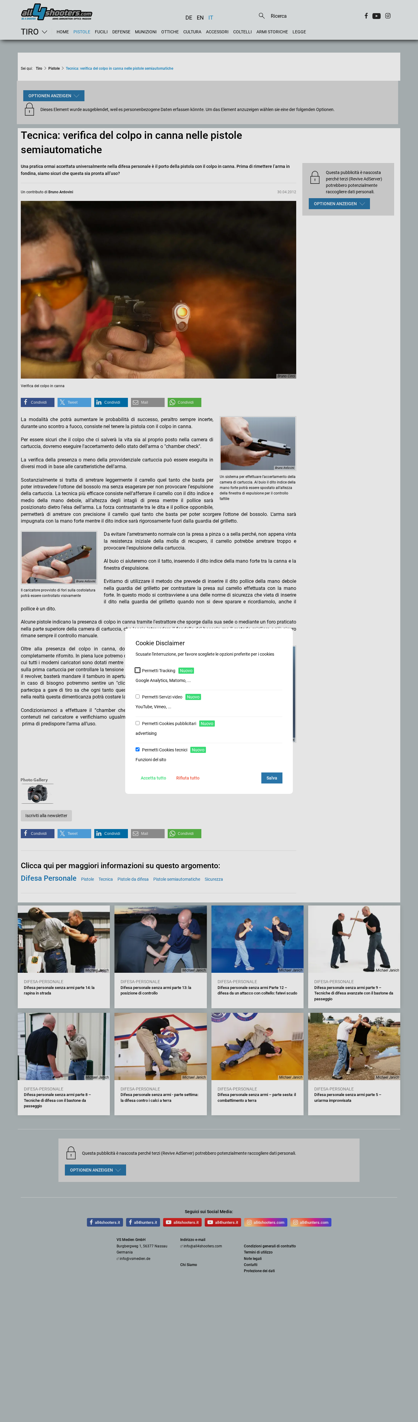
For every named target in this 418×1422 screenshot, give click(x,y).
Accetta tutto (153, 778)
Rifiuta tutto (188, 778)
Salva (272, 778)
